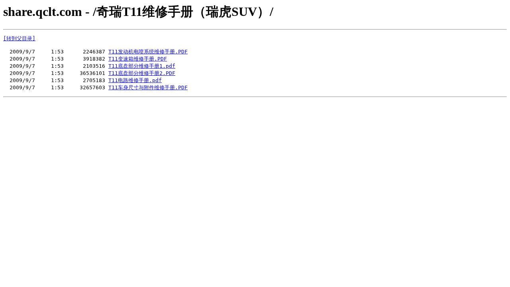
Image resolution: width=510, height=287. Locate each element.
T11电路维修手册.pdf (135, 80)
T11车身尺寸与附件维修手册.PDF (148, 87)
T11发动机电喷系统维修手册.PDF (148, 52)
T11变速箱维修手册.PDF (137, 59)
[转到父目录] (19, 38)
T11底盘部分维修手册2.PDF (141, 73)
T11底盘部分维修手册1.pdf (141, 66)
